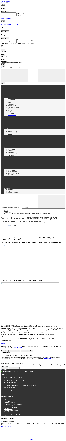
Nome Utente (20, 13)
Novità (6, 211)
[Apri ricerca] (51, 75)
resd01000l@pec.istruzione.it (22, 385)
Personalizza (4, 351)
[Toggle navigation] (14, 75)
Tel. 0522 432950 (11, 382)
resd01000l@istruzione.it (21, 384)
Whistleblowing (8, 409)
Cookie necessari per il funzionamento (11, 363)
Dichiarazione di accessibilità (12, 405)
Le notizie (7, 212)
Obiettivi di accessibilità (10, 407)
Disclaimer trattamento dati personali (10, 426)
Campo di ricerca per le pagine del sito (11, 207)
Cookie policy (8, 399)
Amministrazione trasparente (12, 412)
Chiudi (2, 50)
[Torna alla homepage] (33, 68)
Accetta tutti (26, 351)
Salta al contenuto (5, 1)
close (2, 83)
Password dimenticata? (7, 18)
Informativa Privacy (9, 402)
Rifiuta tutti (15, 351)
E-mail (19, 40)
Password (19, 15)
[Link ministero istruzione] (8, 3)
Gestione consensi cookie (11, 410)
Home (5, 209)
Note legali (7, 401)
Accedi (3, 4)
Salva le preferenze (14, 368)
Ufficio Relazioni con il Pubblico (13, 404)
